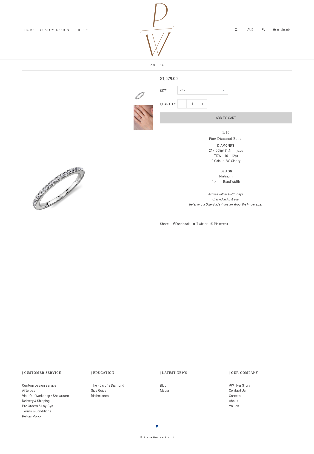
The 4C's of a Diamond (107, 385)
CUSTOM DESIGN (54, 30)
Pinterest (220, 224)
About (233, 401)
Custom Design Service (39, 385)
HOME (29, 30)
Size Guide (98, 390)
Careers (235, 396)
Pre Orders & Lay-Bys (37, 406)
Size (163, 91)
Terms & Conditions (36, 411)
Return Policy (32, 416)
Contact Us (237, 390)
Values (234, 406)
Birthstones (100, 396)
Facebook (182, 224)
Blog (163, 385)
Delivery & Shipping (36, 401)
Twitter (202, 224)
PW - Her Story (239, 385)
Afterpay (28, 390)
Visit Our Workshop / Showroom (45, 396)
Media (164, 390)
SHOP (79, 30)
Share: (164, 224)
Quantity (168, 104)
